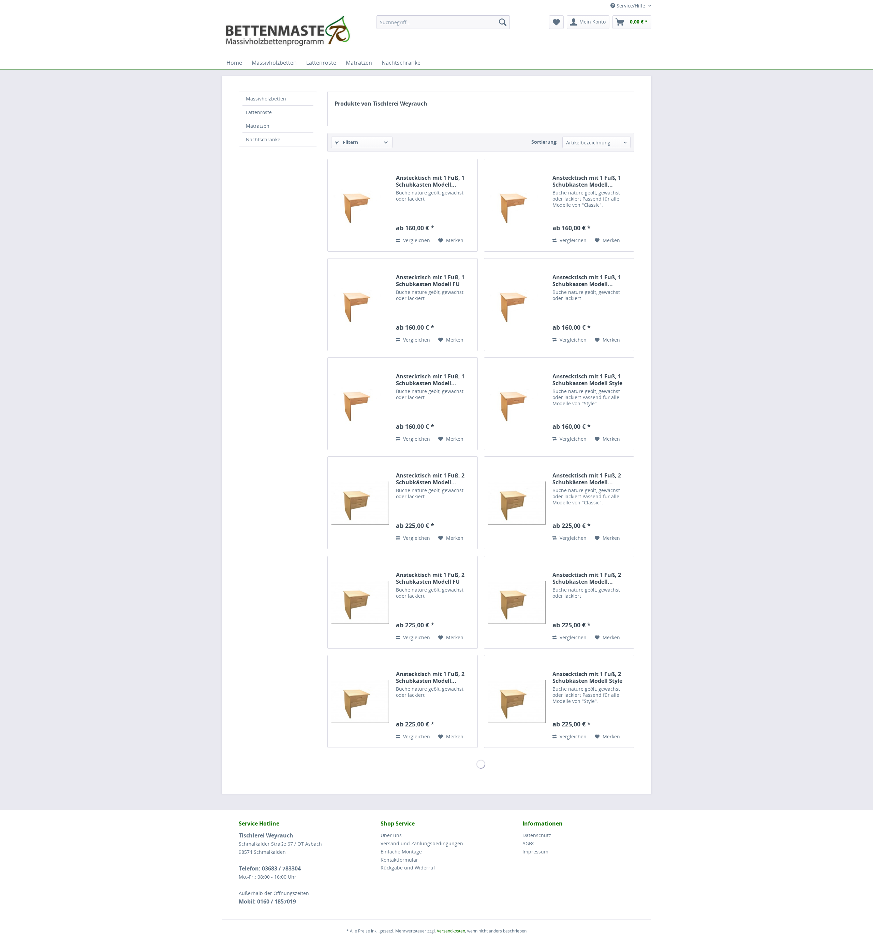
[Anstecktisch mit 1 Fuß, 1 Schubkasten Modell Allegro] (360, 205)
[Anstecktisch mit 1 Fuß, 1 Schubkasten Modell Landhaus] (517, 304)
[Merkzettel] (556, 22)
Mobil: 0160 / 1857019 (267, 901)
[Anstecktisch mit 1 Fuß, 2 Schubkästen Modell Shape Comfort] (360, 701)
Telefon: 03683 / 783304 (270, 868)
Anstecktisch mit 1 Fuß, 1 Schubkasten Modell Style (587, 380)
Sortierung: (544, 142)
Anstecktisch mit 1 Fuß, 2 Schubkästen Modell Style (587, 677)
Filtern (349, 142)
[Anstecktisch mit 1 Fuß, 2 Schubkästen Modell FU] (360, 602)
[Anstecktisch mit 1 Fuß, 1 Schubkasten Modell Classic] (517, 205)
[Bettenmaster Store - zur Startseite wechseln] (288, 32)
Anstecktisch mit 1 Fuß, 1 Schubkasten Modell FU (430, 280)
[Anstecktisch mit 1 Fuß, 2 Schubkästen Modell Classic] (517, 503)
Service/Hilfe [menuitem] (631, 5)
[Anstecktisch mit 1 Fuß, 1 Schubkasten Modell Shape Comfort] (360, 403)
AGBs (528, 843)
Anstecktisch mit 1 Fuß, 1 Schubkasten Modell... (430, 181)
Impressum (535, 851)
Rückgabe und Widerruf (408, 867)
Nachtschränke (263, 139)
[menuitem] (434, 22)
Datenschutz (536, 835)
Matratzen (257, 126)
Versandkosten (451, 931)
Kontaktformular (399, 860)
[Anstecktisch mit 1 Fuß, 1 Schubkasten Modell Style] (517, 403)
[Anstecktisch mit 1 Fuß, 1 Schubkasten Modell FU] (360, 304)
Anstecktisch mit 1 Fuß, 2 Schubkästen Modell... (430, 479)
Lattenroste (259, 112)
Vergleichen (416, 240)
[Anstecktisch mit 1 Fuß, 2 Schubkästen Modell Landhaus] (517, 602)
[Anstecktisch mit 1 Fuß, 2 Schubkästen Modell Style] (517, 701)
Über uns (391, 835)
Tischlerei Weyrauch (266, 835)
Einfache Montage (401, 851)
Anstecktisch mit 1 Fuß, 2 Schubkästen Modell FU (430, 578)
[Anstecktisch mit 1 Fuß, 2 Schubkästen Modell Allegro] (360, 503)
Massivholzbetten (266, 98)
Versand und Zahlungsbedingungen (422, 843)
